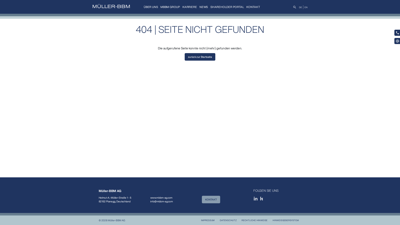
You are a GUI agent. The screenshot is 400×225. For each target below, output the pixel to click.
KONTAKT (211, 199)
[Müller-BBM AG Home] (111, 6)
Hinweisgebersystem (286, 220)
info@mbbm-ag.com (161, 201)
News (204, 7)
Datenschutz (228, 220)
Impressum (208, 220)
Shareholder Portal (227, 7)
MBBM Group (170, 7)
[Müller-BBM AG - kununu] (261, 198)
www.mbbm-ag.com (161, 198)
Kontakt (253, 7)
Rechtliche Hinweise (255, 220)
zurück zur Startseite (200, 57)
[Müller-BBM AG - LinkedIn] (255, 198)
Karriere (189, 7)
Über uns (151, 7)
